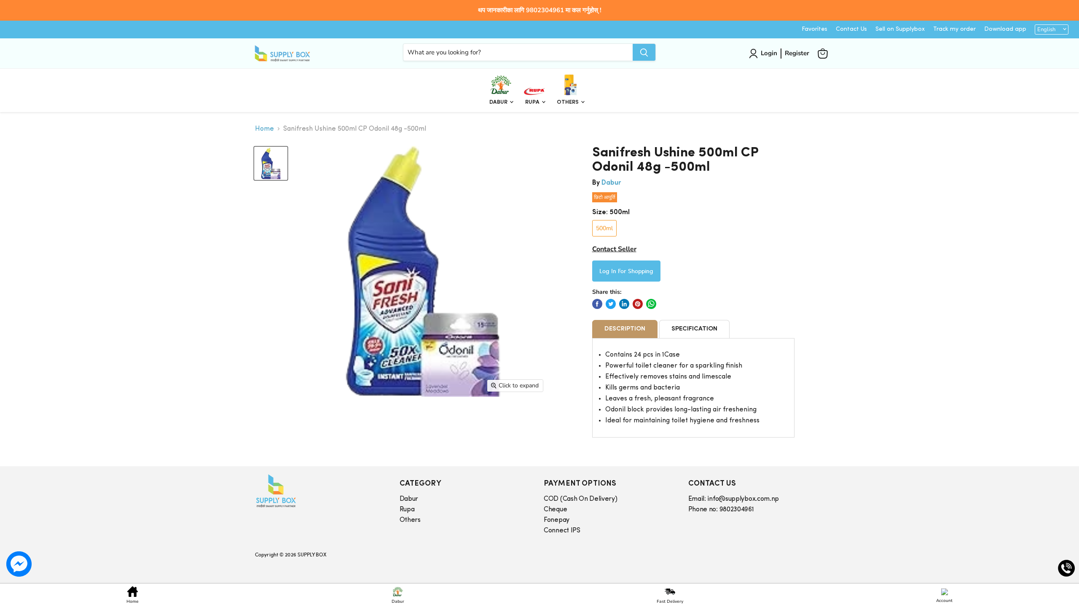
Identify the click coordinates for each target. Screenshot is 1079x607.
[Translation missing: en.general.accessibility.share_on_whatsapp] (651, 304)
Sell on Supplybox (900, 29)
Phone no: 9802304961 (721, 509)
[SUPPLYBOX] (319, 491)
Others (568, 102)
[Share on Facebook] (597, 304)
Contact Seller (614, 249)
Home (264, 129)
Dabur (499, 102)
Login (769, 53)
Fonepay (556, 520)
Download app (1005, 29)
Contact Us (851, 29)
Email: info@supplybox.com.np (733, 499)
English (1046, 29)
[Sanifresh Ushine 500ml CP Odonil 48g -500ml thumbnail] (270, 163)
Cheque (555, 509)
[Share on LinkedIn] (624, 304)
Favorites (814, 29)
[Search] (644, 52)
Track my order (954, 29)
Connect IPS (562, 530)
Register (797, 53)
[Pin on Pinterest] (638, 304)
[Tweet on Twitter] (611, 304)
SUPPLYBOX (312, 554)
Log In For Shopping (626, 270)
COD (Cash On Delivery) (580, 499)
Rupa (533, 102)
